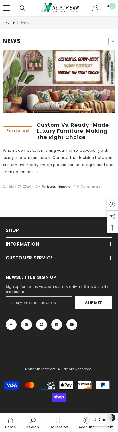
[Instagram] (26, 324)
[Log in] (95, 8)
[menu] (6, 8)
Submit (93, 303)
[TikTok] (56, 324)
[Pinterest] (41, 324)
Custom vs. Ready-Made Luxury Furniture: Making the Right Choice (57, 131)
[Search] (22, 8)
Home (10, 22)
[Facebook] (11, 324)
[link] (32, 422)
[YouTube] (71, 324)
